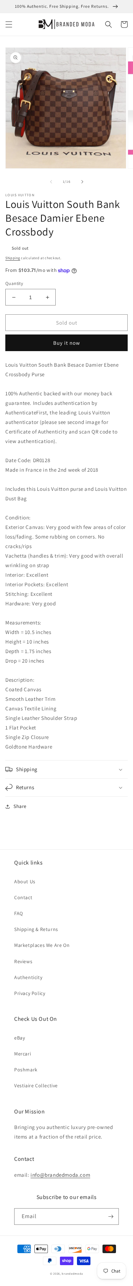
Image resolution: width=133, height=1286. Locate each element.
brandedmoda (72, 1273)
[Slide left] (51, 182)
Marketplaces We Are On (42, 945)
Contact (23, 897)
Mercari (22, 1054)
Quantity (14, 283)
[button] (9, 24)
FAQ (18, 913)
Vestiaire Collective (36, 1085)
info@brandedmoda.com (60, 1174)
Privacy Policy (29, 993)
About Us (24, 881)
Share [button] (20, 806)
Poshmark (26, 1069)
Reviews (23, 961)
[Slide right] (82, 182)
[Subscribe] (110, 1216)
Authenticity (28, 977)
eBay (19, 1038)
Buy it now (66, 342)
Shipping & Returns (36, 929)
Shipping (12, 258)
